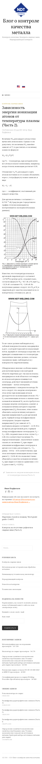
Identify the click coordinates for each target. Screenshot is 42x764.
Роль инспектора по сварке (12, 693)
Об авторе (17, 499)
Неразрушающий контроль (12, 579)
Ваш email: (6, 617)
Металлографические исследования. (16, 644)
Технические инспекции (11, 589)
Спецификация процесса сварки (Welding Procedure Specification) (18, 678)
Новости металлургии (10, 584)
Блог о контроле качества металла (21, 27)
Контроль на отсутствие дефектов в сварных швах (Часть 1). (17, 528)
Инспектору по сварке (10, 651)
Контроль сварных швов (12, 104)
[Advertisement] (21, 61)
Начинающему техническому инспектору (18, 574)
